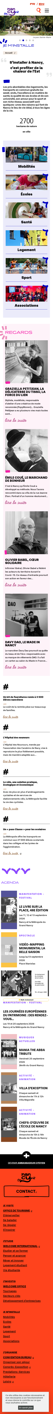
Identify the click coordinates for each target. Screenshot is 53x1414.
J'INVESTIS (9, 1281)
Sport (6, 1336)
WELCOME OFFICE (14, 1286)
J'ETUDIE (8, 1241)
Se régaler (9, 1225)
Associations (11, 1341)
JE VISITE (8, 1205)
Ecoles (7, 1321)
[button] (20, 40)
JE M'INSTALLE (11, 1311)
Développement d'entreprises (22, 1300)
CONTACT (26, 1191)
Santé (6, 1326)
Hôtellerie (9, 1376)
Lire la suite (10, 716)
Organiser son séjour (16, 1362)
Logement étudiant (15, 1265)
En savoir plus (26, 1407)
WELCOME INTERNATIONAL (20, 1246)
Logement (9, 1331)
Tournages (10, 1291)
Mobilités (9, 1316)
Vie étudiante (11, 1270)
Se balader (10, 1220)
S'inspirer (9, 1229)
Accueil (8, 53)
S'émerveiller (11, 1215)
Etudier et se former (15, 1250)
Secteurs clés (11, 1295)
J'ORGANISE (10, 1352)
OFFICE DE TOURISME (16, 1210)
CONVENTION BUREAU (17, 1357)
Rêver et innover (13, 1260)
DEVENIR (26, 1163)
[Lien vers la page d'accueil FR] (15, 12)
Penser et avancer (14, 1255)
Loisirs (7, 1381)
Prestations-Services (16, 1371)
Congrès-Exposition (15, 1366)
